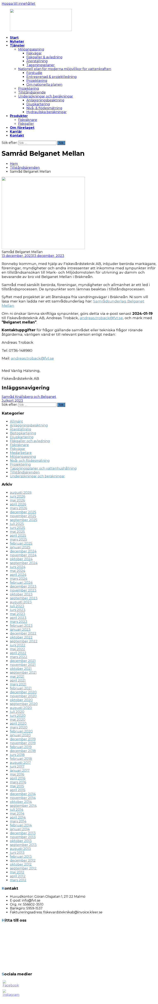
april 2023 (18, 618)
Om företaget (22, 128)
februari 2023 (21, 626)
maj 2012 (17, 872)
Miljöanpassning (31, 49)
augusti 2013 (20, 849)
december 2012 (23, 860)
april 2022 (18, 653)
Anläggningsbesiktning (45, 100)
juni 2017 (17, 767)
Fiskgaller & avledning (44, 57)
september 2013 (23, 845)
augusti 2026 (20, 492)
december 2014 (23, 794)
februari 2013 (21, 857)
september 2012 (23, 868)
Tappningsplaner (40, 65)
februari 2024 (21, 583)
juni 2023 (17, 610)
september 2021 (23, 673)
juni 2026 (17, 496)
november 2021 (23, 665)
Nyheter (17, 41)
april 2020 (18, 723)
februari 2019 (21, 747)
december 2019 (23, 739)
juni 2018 (17, 755)
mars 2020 (18, 727)
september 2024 (23, 563)
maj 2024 (17, 571)
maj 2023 (17, 614)
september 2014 (23, 806)
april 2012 (18, 876)
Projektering (36, 81)
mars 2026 (18, 508)
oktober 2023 (21, 594)
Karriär (16, 132)
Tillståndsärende (32, 92)
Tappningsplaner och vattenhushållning (43, 468)
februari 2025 (21, 543)
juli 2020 (17, 712)
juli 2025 (17, 524)
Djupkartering (38, 104)
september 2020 (24, 704)
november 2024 (23, 555)
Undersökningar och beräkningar (45, 96)
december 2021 (23, 661)
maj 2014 (17, 813)
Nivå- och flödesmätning (30, 461)
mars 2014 (18, 821)
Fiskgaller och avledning (30, 441)
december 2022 (23, 633)
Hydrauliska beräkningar (46, 112)
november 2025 (23, 516)
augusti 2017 (20, 763)
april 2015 (17, 790)
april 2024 (18, 575)
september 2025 (23, 520)
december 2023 (23, 586)
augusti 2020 (21, 708)
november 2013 (23, 837)
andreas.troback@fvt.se (101, 318)
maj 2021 (17, 676)
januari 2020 (20, 735)
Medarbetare (21, 453)
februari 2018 (21, 759)
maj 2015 (17, 786)
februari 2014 (21, 825)
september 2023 (23, 598)
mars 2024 (18, 579)
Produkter (19, 116)
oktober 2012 (21, 864)
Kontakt (17, 135)
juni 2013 (17, 853)
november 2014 (23, 798)
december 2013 (23, 833)
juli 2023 (17, 606)
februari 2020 (21, 731)
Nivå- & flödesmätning (44, 108)
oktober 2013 (21, 841)
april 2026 (18, 504)
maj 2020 (17, 720)
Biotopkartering (23, 433)
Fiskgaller (26, 124)
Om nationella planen (44, 85)
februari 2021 (21, 688)
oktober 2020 (21, 700)
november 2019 (23, 743)
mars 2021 (18, 684)
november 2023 (23, 590)
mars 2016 (18, 782)
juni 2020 (18, 716)
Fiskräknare (27, 120)
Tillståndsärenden (25, 168)
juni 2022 (17, 645)
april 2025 (18, 536)
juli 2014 (16, 810)
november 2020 (23, 696)
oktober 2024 (21, 559)
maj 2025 (17, 532)
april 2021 (18, 680)
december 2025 (23, 512)
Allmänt (16, 421)
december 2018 (23, 751)
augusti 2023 (21, 602)
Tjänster (17, 45)
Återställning (37, 61)
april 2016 (17, 778)
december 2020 (23, 692)
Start (14, 38)
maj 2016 (17, 774)
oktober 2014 (21, 802)
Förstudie (34, 73)
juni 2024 (17, 567)
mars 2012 (18, 880)
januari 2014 (20, 829)
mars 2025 (18, 539)
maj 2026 (17, 500)
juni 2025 (17, 528)
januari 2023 (20, 629)
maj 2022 (17, 649)
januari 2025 (20, 547)
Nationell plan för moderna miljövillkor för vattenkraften (64, 69)
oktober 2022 (21, 637)
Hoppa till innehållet (18, 4)
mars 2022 (18, 657)
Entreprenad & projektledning (51, 77)
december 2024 (23, 551)
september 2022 (23, 641)
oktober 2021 (21, 669)
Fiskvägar (34, 53)
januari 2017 (20, 770)
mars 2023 (18, 622)
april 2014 (18, 817)
